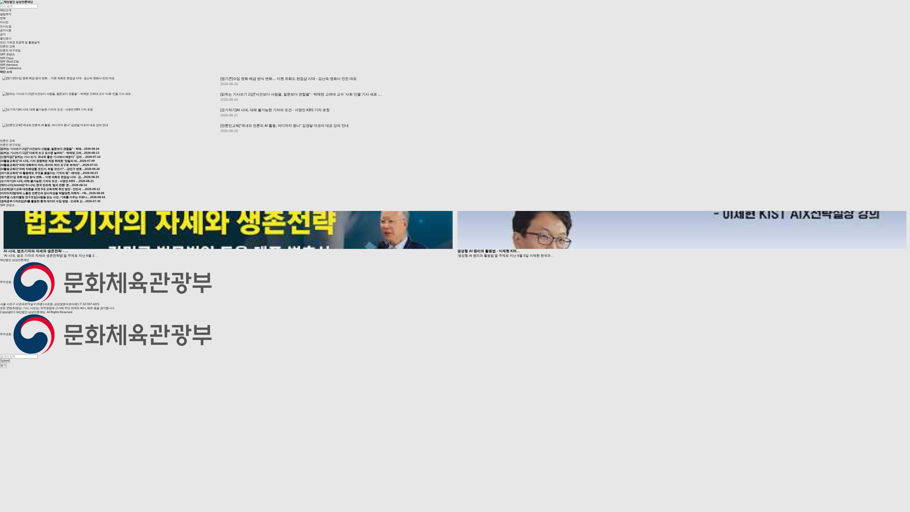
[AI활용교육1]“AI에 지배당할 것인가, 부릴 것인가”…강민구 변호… (50, 169)
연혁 (3, 18)
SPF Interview (9, 65)
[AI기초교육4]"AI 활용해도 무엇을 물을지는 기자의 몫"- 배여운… (49, 173)
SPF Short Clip (9, 61)
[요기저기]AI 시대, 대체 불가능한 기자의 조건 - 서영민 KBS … (47, 181)
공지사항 (5, 30)
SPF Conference (10, 68)
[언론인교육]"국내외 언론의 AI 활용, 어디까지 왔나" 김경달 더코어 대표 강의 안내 (284, 125)
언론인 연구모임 (10, 50)
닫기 (3, 365)
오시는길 (5, 26)
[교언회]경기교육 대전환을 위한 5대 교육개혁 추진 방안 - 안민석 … (50, 189)
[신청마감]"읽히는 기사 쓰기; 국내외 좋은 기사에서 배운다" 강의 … (50, 157)
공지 (3, 34)
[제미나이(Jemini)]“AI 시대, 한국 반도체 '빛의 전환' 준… (43, 185)
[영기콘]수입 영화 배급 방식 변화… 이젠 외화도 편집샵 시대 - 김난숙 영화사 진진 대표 (288, 79)
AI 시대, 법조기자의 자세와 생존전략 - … (36, 251)
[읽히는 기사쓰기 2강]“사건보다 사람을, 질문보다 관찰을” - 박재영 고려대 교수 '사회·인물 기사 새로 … (301, 94)
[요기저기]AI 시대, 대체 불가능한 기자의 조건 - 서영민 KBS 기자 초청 (275, 110)
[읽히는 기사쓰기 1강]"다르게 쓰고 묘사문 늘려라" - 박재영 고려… (49, 153)
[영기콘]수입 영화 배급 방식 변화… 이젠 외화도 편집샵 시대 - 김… (49, 177)
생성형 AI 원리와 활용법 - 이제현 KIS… (488, 251)
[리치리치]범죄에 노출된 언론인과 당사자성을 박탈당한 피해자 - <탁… (52, 193)
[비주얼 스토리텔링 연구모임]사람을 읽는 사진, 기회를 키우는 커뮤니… (52, 197)
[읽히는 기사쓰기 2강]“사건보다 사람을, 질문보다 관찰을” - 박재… (49, 149)
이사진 (4, 22)
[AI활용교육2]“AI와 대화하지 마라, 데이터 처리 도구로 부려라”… (49, 165)
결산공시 (5, 38)
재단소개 (5, 10)
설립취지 (5, 14)
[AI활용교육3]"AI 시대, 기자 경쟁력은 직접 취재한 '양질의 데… (47, 161)
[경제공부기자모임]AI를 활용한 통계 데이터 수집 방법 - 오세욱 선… (50, 201)
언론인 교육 (7, 46)
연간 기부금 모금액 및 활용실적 (20, 42)
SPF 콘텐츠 (7, 54)
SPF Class (7, 58)
